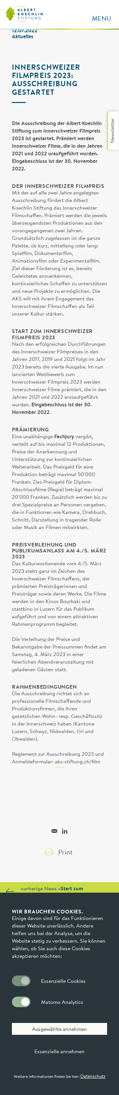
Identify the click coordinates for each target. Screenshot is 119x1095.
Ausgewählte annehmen (59, 1029)
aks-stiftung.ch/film (77, 761)
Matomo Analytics (62, 1002)
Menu (101, 18)
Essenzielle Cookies (63, 981)
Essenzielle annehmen (59, 1051)
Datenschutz (92, 1076)
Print (65, 852)
